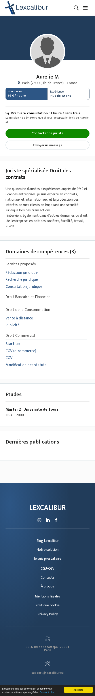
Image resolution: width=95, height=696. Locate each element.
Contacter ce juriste (47, 133)
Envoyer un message (47, 145)
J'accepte (78, 689)
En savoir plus (47, 692)
